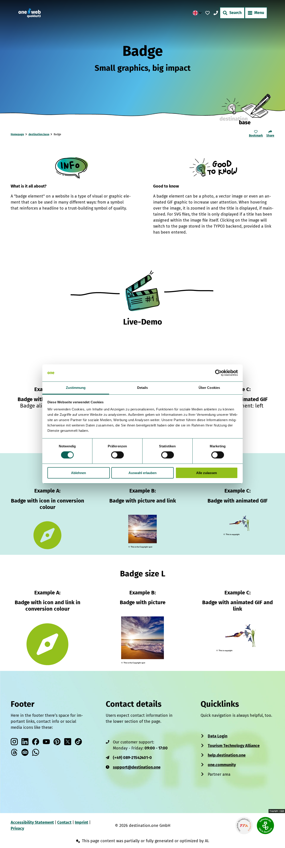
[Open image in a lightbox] (213, 168)
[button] (274, 835)
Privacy (17, 828)
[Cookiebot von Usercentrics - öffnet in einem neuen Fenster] (218, 372)
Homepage (17, 134)
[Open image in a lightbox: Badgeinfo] (71, 168)
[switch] (117, 454)
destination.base (38, 134)
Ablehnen (78, 473)
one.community (222, 764)
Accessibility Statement (32, 822)
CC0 (282, 811)
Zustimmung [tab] (76, 388)
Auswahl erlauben (142, 473)
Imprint (81, 822)
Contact (64, 822)
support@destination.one (137, 767)
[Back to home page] (29, 13)
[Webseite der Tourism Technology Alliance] (244, 825)
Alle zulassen (206, 473)
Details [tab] (142, 388)
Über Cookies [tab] (209, 388)
